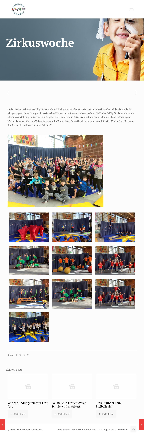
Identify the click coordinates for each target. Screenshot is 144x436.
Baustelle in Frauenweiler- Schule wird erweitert (69, 404)
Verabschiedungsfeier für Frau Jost (28, 404)
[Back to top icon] (133, 429)
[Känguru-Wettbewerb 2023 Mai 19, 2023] (141, 424)
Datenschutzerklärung (83, 429)
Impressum (64, 429)
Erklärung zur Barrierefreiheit (112, 429)
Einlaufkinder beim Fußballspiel (109, 404)
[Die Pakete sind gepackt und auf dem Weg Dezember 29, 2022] (2, 424)
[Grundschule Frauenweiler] (18, 9)
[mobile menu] (132, 9)
